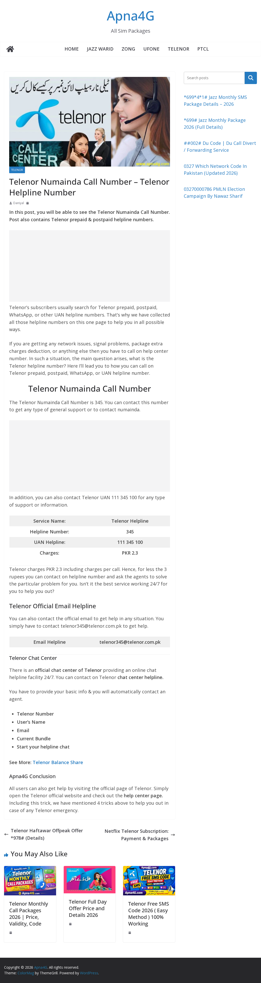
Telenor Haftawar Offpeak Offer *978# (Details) (47, 834)
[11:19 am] (71, 924)
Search (251, 77)
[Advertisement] (89, 266)
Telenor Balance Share (58, 762)
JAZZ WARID (100, 49)
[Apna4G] (10, 49)
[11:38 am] (11, 932)
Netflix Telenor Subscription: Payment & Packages (136, 834)
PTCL (203, 49)
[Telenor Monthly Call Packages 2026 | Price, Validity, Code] (30, 870)
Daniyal (18, 203)
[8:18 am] (28, 203)
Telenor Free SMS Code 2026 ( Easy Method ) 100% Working (148, 913)
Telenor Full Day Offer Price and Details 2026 (88, 908)
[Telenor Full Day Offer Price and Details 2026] (90, 870)
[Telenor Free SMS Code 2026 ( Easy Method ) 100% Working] (149, 870)
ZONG (128, 49)
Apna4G (130, 15)
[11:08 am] (130, 932)
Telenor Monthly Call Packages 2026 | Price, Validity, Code (28, 913)
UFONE (151, 49)
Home (71, 49)
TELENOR (178, 49)
